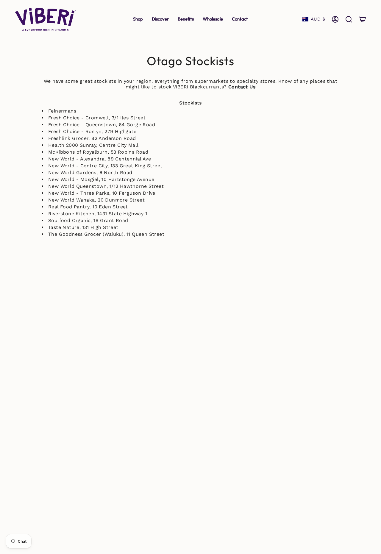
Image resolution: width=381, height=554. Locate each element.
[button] (160, 19)
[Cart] (362, 19)
